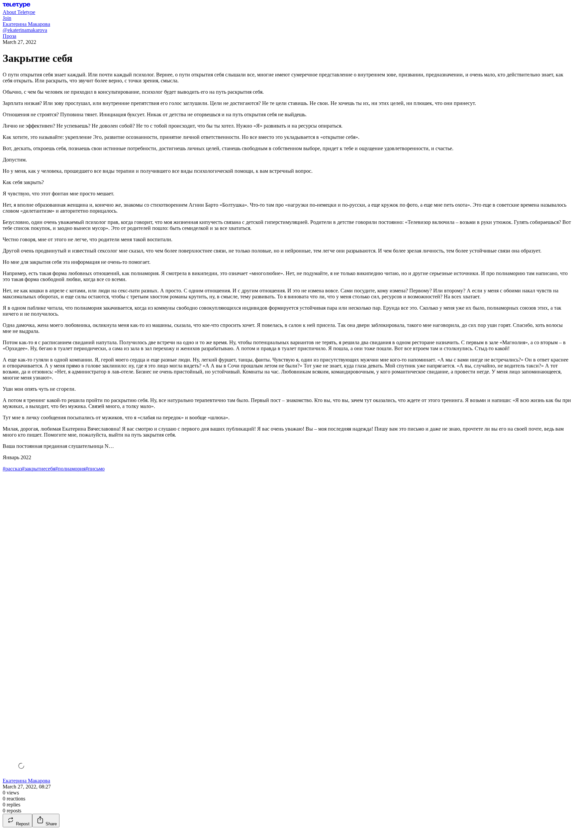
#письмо (95, 468)
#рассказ (12, 468)
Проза (9, 36)
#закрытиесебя (38, 468)
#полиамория (70, 468)
